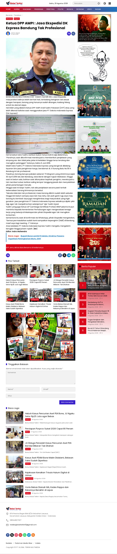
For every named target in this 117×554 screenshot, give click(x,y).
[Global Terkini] (14, 3)
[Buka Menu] (109, 3)
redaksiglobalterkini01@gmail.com (23, 525)
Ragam (16, 19)
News (33, 275)
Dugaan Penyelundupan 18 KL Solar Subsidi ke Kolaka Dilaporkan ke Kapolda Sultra (98, 312)
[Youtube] (20, 535)
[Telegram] (69, 255)
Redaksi (9, 543)
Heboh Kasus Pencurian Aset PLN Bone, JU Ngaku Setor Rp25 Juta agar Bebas (17, 282)
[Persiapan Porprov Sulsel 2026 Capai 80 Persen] (41, 271)
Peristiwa (9, 19)
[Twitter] (64, 255)
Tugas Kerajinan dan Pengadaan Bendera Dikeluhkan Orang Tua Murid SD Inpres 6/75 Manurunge (96, 321)
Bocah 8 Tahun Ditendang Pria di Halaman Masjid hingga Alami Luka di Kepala (98, 329)
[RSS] (33, 535)
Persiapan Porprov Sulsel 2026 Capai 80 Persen (39, 281)
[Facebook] (60, 255)
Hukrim (10, 275)
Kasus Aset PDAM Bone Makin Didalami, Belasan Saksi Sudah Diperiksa (15, 306)
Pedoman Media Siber (23, 543)
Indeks (37, 543)
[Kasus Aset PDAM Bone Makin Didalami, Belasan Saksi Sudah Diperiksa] (17, 295)
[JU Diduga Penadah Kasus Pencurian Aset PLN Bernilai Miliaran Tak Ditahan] (64, 271)
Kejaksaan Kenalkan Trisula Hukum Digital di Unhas (40, 305)
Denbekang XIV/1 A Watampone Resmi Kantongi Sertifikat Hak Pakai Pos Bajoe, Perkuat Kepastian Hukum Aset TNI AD (98, 303)
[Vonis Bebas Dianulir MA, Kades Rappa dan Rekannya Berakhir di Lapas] (64, 295)
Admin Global (15, 33)
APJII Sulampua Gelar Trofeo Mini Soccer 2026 (97, 295)
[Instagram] (16, 535)
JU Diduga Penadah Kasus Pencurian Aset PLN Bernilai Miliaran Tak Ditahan (63, 282)
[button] (98, 3)
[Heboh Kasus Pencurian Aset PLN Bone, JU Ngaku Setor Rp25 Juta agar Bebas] (17, 271)
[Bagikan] (73, 34)
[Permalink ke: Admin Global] (8, 34)
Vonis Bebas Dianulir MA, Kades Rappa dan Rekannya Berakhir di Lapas (64, 306)
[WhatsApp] (73, 255)
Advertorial (34, 299)
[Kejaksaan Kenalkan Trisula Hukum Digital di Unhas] (41, 295)
